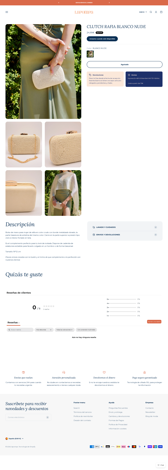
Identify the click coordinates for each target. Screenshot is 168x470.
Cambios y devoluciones (119, 416)
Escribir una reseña (154, 321)
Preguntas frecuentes (118, 408)
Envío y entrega (115, 412)
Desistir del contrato (82, 420)
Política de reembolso (83, 416)
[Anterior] (58, 3)
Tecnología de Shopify (27, 447)
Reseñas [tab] (13, 322)
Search (77, 408)
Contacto (149, 408)
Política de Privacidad (118, 424)
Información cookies (117, 429)
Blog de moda (151, 416)
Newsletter (150, 412)
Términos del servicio (83, 412)
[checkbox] (86, 330)
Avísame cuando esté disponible (102, 39)
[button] (123, 299)
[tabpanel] (84, 345)
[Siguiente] (109, 3)
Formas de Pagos (116, 420)
